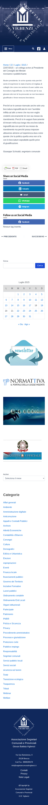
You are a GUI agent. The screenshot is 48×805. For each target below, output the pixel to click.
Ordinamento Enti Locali (14, 600)
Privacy (6, 628)
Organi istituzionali (11, 605)
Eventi (6, 568)
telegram (25, 206)
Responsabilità (10, 651)
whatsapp (26, 201)
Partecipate (8, 609)
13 (6, 305)
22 (18, 311)
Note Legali (24, 777)
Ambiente (7, 507)
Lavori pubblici (10, 591)
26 (42, 311)
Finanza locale (10, 572)
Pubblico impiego (11, 647)
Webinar (7, 693)
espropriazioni (9, 563)
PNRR (6, 619)
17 (30, 305)
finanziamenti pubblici (13, 577)
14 (12, 305)
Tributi (6, 689)
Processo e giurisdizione (14, 637)
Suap (5, 675)
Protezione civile (10, 642)
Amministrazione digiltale (14, 512)
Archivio (7, 526)
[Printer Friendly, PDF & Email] (15, 168)
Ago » (27, 324)
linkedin (25, 189)
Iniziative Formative (12, 586)
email (26, 195)
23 (24, 311)
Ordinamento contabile (13, 595)
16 (24, 305)
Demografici (8, 549)
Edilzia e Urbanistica (12, 554)
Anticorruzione (9, 516)
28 (12, 316)
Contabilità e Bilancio (13, 535)
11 (36, 300)
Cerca (5, 261)
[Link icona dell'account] (44, 49)
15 (18, 305)
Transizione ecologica (13, 679)
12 (42, 300)
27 (6, 316)
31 (30, 316)
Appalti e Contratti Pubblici (15, 521)
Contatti (24, 770)
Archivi (6, 474)
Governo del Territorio (13, 582)
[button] (33, 48)
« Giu (20, 324)
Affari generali (9, 502)
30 (24, 316)
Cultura (6, 544)
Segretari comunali (11, 656)
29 (18, 316)
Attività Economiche (12, 530)
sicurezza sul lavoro (12, 670)
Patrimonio (8, 614)
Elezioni (7, 558)
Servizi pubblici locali (13, 661)
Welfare (6, 698)
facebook (25, 183)
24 (30, 311)
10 (30, 300)
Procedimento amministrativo (16, 633)
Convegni (7, 540)
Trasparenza (9, 684)
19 (42, 305)
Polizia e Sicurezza (12, 623)
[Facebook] (39, 49)
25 (36, 311)
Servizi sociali (9, 665)
